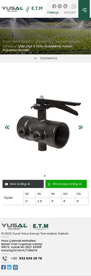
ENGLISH (70, 12)
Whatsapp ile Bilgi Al (67, 184)
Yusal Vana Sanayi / (18, 41)
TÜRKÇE (53, 12)
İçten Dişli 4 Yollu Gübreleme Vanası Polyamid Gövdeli (37, 48)
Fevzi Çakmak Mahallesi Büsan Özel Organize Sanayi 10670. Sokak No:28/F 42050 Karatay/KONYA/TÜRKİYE (21, 245)
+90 (26, 258)
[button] (45, 176)
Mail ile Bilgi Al (20, 184)
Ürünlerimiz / (44, 41)
